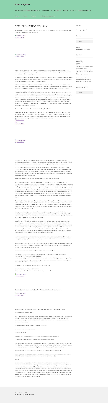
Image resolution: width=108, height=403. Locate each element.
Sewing (25, 16)
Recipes (17, 16)
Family (72, 10)
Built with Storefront (28, 394)
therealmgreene (22, 4)
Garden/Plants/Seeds (83, 10)
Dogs (64, 10)
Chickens (56, 10)
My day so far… (46, 10)
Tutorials (33, 16)
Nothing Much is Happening (47, 16)
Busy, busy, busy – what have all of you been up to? (27, 10)
